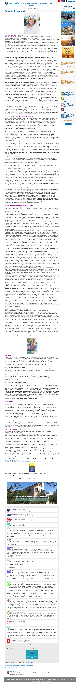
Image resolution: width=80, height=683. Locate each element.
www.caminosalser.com (36, 678)
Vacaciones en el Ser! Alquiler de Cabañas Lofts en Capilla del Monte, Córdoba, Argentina (67, 68)
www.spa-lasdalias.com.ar (11, 460)
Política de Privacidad (45, 678)
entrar (69, 1)
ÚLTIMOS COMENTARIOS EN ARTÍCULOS (68, 90)
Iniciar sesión (29, 662)
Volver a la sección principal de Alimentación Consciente (19, 665)
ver (67, 95)
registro (73, 1)
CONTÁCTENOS (44, 3)
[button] (11, 493)
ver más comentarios (68, 120)
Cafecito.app (68, 123)
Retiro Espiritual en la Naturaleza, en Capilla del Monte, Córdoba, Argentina (67, 72)
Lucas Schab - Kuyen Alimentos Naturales (28, 461)
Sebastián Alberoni (14, 671)
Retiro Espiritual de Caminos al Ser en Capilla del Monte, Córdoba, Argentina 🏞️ (68, 63)
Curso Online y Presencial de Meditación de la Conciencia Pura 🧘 (67, 77)
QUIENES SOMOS (38, 3)
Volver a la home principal (11, 667)
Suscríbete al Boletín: (68, 6)
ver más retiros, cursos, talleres (68, 86)
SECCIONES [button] (50, 3)
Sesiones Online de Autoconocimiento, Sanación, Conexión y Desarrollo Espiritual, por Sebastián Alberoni (67, 82)
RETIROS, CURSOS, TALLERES (28, 3)
